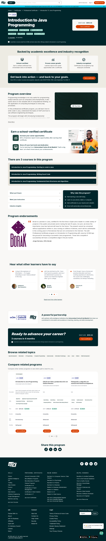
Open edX (11, 523)
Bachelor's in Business (53, 485)
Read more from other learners (53, 299)
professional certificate (31, 10)
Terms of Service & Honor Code (59, 513)
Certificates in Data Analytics (32, 492)
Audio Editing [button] (46, 399)
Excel (9, 489)
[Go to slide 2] (54, 294)
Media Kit (34, 523)
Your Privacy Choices (55, 531)
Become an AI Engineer (83, 496)
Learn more (76, 6)
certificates (17, 10)
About (10, 516)
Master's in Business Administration (57, 487)
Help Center (35, 518)
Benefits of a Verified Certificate (85, 476)
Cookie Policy (53, 518)
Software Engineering (14, 494)
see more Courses (13, 502)
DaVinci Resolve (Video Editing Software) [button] (60, 402)
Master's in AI (51, 492)
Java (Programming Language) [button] (21, 403)
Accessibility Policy (55, 521)
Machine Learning (13, 498)
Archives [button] (73, 399)
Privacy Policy (53, 516)
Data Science (11, 492)
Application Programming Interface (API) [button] (29, 398)
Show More (11, 122)
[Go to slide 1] (51, 294)
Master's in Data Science (54, 494)
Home (10, 10)
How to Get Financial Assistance (85, 478)
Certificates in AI (29, 485)
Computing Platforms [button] (47, 402)
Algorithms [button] (18, 398)
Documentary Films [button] (88, 399)
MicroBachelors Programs (32, 481)
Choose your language (86, 510)
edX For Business (83, 2)
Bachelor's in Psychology (54, 480)
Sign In (91, 2)
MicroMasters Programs (31, 478)
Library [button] (73, 402)
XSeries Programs (30, 483)
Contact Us (34, 516)
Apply (95, 513)
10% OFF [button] (27, 408)
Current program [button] (19, 374)
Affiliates (10, 521)
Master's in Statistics (52, 489)
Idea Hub (34, 513)
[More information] (69, 79)
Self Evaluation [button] (79, 402)
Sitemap (51, 528)
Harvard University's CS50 (32, 476)
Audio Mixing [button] (52, 399)
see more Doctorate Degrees (55, 501)
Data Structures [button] (30, 401)
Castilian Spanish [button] (80, 399)
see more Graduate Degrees (55, 499)
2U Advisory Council (14, 526)
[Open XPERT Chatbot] (101, 532)
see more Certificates (30, 497)
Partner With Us (12, 513)
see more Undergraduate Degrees (56, 497)
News (9, 531)
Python (10, 476)
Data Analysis (11, 485)
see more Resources (82, 499)
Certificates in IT (29, 494)
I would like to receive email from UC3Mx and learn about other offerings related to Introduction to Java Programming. (38, 42)
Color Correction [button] (60, 399)
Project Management (13, 496)
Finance (10, 487)
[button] (59, 2)
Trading (10, 482)
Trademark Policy (54, 523)
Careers (10, 528)
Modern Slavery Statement (57, 526)
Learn (10, 2)
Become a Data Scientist (83, 491)
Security (33, 521)
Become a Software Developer (85, 493)
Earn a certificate (21, 431)
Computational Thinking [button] (20, 401)
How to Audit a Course (83, 481)
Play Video (77, 106)
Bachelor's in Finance (53, 482)
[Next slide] (56, 294)
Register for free (99, 2)
